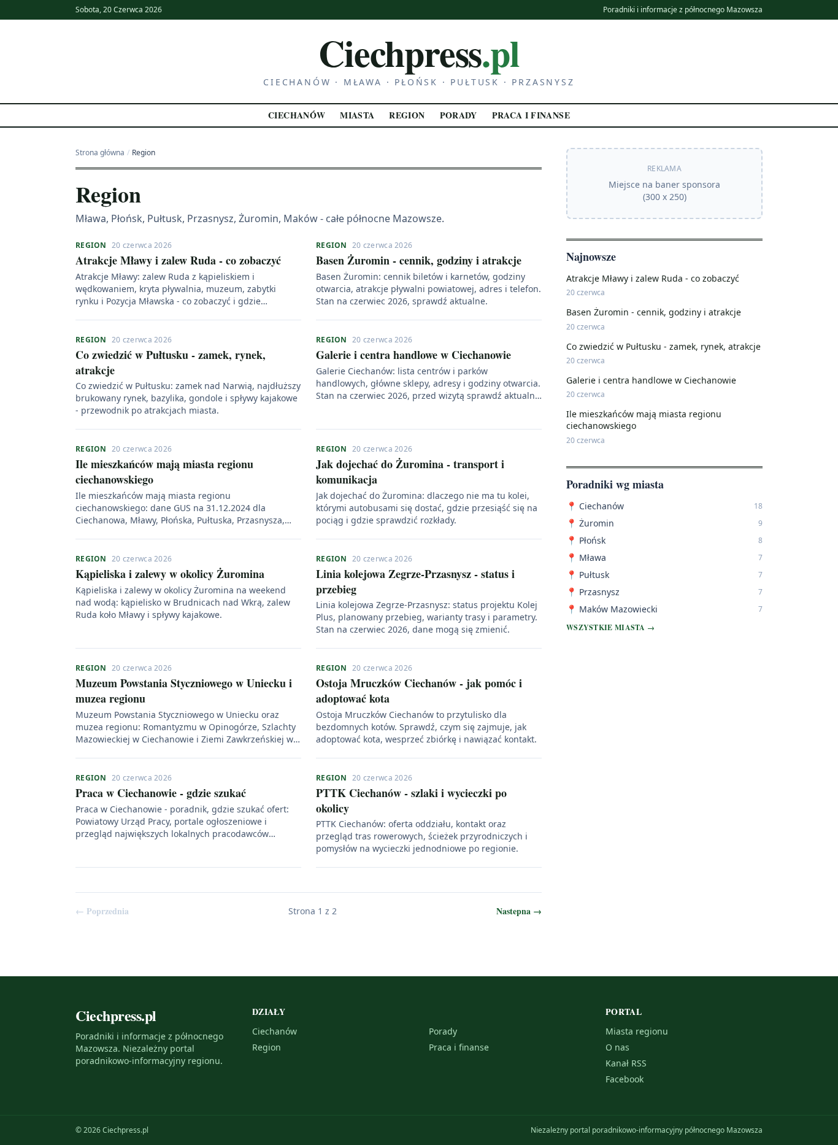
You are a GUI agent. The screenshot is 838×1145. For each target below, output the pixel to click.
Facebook (624, 1079)
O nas (617, 1047)
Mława (586, 557)
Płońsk (585, 540)
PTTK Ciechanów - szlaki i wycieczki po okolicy (411, 800)
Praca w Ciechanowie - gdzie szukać (160, 793)
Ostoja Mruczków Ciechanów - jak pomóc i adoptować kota (419, 690)
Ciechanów (296, 115)
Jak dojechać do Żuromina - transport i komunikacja (410, 471)
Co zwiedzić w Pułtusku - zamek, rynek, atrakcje (170, 362)
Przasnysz (593, 592)
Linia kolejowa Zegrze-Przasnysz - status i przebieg (415, 581)
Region (407, 115)
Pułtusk (587, 574)
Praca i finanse (531, 115)
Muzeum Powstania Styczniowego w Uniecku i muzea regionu (183, 690)
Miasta (357, 115)
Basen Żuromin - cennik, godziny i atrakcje (418, 260)
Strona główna (100, 153)
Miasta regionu (636, 1031)
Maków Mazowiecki (612, 609)
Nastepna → (519, 911)
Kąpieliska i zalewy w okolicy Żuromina (169, 574)
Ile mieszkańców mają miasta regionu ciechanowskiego (164, 471)
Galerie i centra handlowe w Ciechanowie (413, 355)
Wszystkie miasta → (610, 628)
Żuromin (590, 523)
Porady (458, 115)
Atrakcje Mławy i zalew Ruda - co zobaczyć (178, 260)
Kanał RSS (626, 1063)
